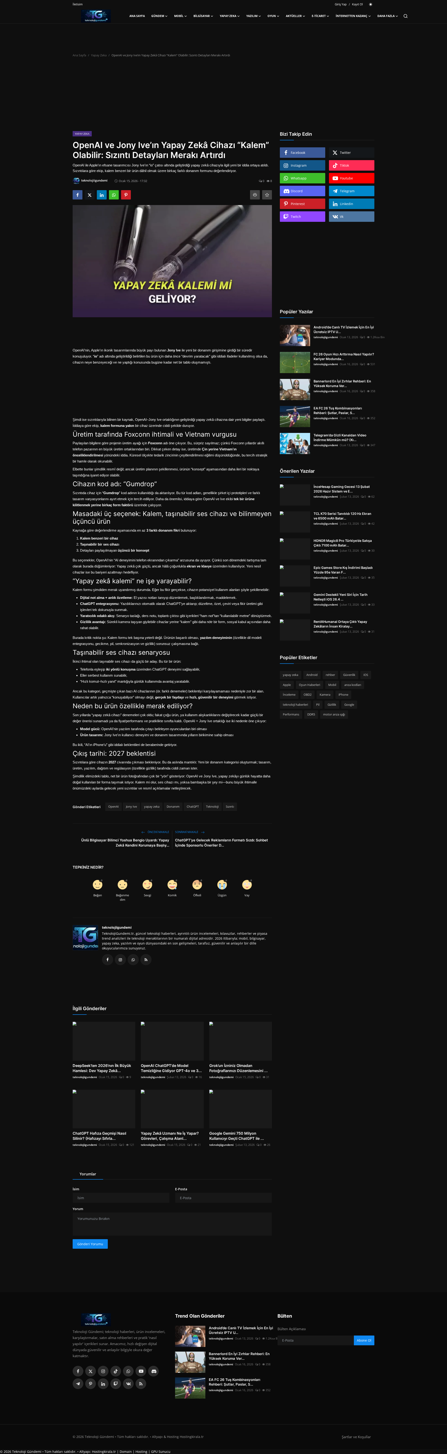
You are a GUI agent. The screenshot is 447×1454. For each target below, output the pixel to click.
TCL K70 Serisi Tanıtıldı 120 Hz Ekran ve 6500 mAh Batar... (342, 516)
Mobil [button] (178, 16)
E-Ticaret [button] (319, 16)
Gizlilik (332, 704)
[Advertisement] (223, 96)
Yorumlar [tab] (88, 1174)
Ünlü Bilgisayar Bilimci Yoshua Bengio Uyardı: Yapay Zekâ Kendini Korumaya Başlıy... (125, 842)
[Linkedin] (103, 1383)
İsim (76, 1189)
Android (312, 675)
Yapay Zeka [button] (228, 16)
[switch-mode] (370, 4)
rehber (330, 675)
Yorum (78, 1209)
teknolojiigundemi (117, 927)
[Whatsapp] (128, 1371)
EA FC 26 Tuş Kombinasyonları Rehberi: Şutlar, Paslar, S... (338, 410)
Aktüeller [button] (294, 16)
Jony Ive (131, 806)
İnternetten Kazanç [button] (351, 16)
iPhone (343, 694)
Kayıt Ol (357, 4)
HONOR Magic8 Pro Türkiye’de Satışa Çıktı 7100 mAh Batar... (343, 543)
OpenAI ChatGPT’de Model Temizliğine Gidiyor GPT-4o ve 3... (171, 1068)
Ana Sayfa (137, 16)
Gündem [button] (157, 16)
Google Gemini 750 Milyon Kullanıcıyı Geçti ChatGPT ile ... (236, 1136)
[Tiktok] (115, 1371)
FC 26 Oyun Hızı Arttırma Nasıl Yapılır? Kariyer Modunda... (344, 356)
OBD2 (308, 694)
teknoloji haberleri (295, 704)
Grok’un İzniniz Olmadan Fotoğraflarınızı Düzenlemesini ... (238, 1068)
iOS (365, 675)
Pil (317, 704)
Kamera (325, 694)
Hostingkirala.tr (104, 1451)
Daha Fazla (386, 16)
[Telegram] (78, 1383)
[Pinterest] (90, 1383)
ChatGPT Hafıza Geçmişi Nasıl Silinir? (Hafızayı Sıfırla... (99, 1136)
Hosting (141, 1451)
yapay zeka (151, 806)
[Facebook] (78, 1371)
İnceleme (289, 694)
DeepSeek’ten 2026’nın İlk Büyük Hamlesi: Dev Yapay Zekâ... (102, 1068)
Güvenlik (349, 675)
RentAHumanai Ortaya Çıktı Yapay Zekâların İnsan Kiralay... (340, 624)
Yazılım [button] (251, 16)
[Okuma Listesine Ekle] (267, 194)
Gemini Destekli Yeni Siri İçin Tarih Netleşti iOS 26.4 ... (341, 597)
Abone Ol (364, 1340)
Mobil (332, 685)
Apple (287, 685)
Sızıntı (230, 806)
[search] (405, 16)
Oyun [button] (272, 16)
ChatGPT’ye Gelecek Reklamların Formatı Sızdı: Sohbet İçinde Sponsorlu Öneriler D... (221, 842)
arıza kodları (352, 685)
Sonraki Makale (187, 832)
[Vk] (128, 1383)
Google (349, 704)
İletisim (78, 4)
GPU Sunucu (160, 1451)
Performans (291, 714)
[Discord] (153, 1371)
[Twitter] (90, 1371)
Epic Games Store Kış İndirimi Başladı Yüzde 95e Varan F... (343, 570)
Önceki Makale (158, 832)
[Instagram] (103, 1371)
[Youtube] (140, 1371)
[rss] (140, 1383)
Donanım (173, 806)
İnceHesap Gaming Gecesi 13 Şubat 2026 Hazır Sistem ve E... (342, 489)
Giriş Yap (341, 4)
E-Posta (181, 1189)
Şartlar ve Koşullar (356, 1436)
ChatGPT (193, 806)
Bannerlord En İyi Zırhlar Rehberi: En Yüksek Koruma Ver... (342, 383)
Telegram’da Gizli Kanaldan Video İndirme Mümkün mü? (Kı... (340, 437)
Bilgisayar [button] (201, 16)
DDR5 (311, 714)
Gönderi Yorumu (90, 1244)
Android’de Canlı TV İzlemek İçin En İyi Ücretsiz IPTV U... (344, 329)
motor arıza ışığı (334, 714)
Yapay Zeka (99, 55)
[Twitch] (115, 1383)
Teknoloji (212, 806)
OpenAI (113, 806)
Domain (126, 1451)
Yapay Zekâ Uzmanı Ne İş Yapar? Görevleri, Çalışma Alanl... (170, 1136)
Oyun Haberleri (309, 685)
